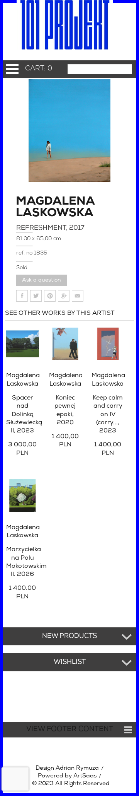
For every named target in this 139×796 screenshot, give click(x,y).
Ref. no (25, 253)
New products (69, 636)
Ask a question (41, 280)
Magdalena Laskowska (37, 207)
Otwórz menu (12, 69)
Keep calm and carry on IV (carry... (108, 414)
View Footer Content (69, 729)
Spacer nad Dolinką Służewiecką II (24, 414)
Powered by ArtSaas (67, 776)
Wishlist (70, 662)
